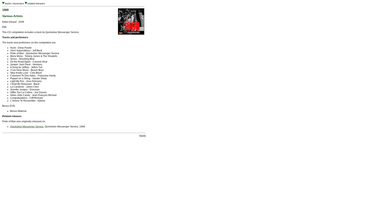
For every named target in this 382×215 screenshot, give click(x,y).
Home (142, 135)
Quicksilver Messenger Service (27, 126)
